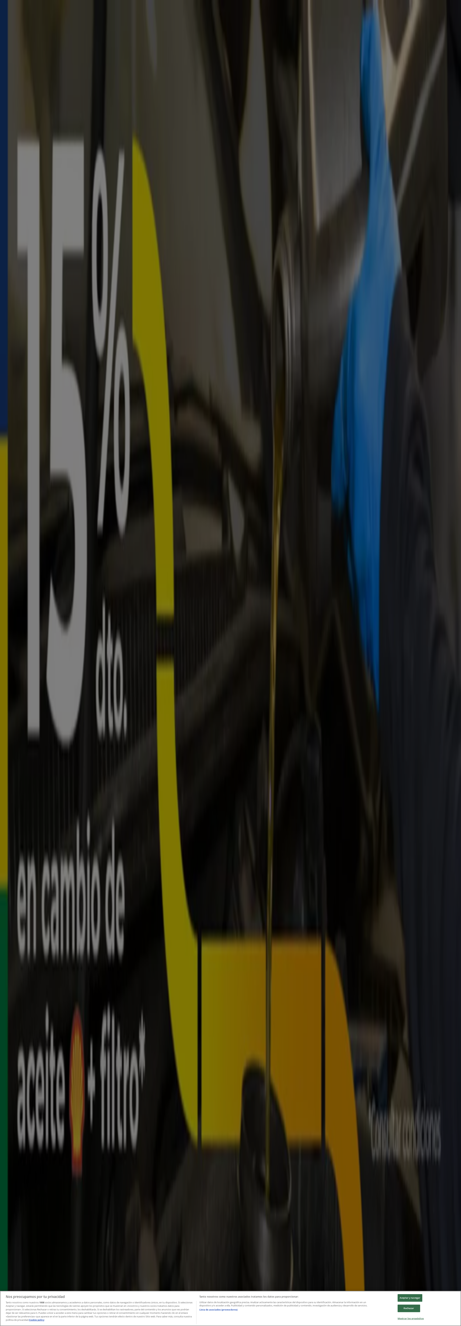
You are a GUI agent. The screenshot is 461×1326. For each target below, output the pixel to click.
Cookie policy (36, 1320)
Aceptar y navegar (410, 1298)
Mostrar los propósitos (411, 1318)
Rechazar (409, 1308)
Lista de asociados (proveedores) (218, 1309)
